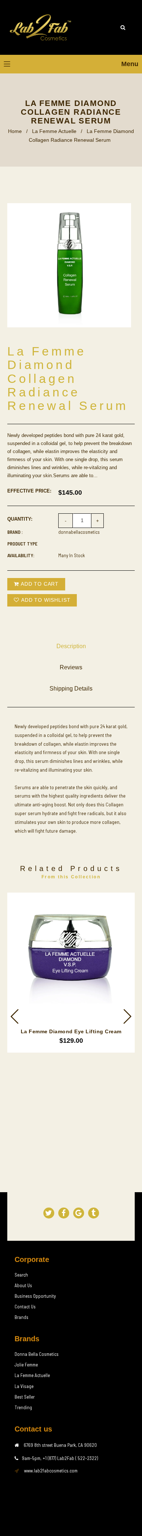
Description (71, 646)
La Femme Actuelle (54, 131)
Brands (21, 1317)
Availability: (21, 555)
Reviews (71, 667)
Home (15, 131)
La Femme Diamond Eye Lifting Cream (71, 1031)
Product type (22, 544)
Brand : (15, 532)
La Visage (24, 1386)
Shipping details (71, 688)
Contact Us (25, 1306)
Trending (23, 1407)
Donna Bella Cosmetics (37, 1354)
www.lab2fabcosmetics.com (51, 1471)
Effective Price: (29, 491)
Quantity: (19, 519)
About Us (23, 1285)
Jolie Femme (26, 1365)
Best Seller (25, 1397)
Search (21, 1275)
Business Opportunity (35, 1296)
